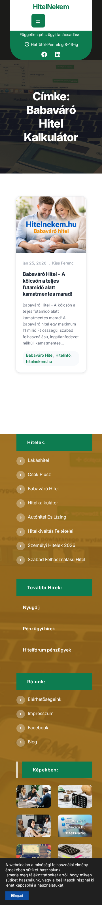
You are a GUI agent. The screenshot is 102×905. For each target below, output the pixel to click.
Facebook (38, 727)
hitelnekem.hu (39, 361)
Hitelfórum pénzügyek (47, 650)
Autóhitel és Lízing (47, 517)
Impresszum (41, 713)
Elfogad (17, 895)
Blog (32, 742)
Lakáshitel (38, 460)
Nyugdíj (31, 607)
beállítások (65, 879)
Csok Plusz (39, 474)
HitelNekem (51, 7)
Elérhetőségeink (44, 699)
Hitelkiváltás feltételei (50, 531)
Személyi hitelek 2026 (51, 545)
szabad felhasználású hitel (56, 559)
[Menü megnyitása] (38, 21)
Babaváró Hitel (39, 355)
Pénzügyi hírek (39, 628)
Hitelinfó (63, 355)
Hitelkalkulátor (43, 503)
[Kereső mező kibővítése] (58, 21)
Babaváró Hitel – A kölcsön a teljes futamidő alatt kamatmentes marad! (47, 284)
